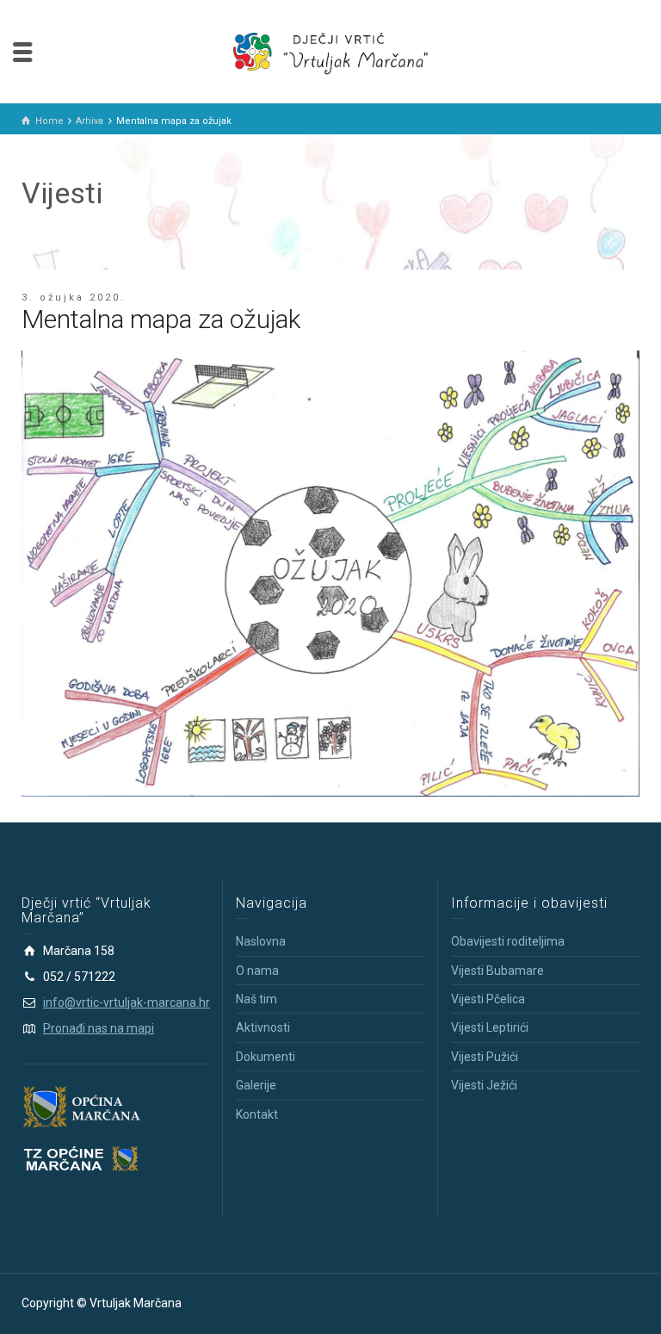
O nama (257, 970)
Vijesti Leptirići (489, 1027)
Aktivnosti (263, 1027)
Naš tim (256, 999)
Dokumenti (265, 1057)
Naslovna (261, 941)
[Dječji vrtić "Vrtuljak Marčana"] (330, 51)
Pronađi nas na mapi (98, 1028)
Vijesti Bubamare (497, 970)
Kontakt (257, 1114)
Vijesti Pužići (484, 1057)
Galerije (256, 1085)
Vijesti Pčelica (488, 999)
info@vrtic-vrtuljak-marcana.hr (126, 1002)
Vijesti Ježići (484, 1085)
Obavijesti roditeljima (508, 941)
